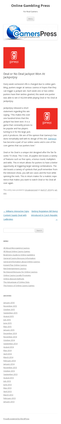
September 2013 (10, 374)
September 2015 (10, 313)
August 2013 (8, 377)
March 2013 (8, 395)
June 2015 (7, 323)
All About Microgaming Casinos (16, 248)
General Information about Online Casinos (21, 261)
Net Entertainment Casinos (14, 268)
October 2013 (9, 371)
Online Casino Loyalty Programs (17, 275)
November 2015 (10, 306)
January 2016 (8, 302)
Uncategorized (31, 190)
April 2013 (7, 391)
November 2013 (10, 367)
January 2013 (8, 401)
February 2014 (9, 360)
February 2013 (9, 398)
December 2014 (10, 333)
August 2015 (8, 316)
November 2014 (10, 337)
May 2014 (7, 350)
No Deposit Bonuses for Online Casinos (20, 272)
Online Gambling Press (30, 5)
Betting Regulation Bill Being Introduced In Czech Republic (44, 215)
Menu (30, 19)
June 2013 (7, 384)
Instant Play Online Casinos (15, 265)
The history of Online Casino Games (18, 285)
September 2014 (10, 343)
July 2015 (7, 319)
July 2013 (7, 381)
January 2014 (8, 364)
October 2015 (9, 309)
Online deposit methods (13, 278)
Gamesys (52, 138)
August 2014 (8, 347)
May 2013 (7, 388)
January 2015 (8, 330)
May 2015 (7, 326)
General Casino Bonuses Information (19, 258)
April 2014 (7, 354)
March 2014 (8, 357)
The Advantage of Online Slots (16, 282)
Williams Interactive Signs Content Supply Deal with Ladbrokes (16, 215)
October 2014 (9, 340)
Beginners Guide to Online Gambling (19, 255)
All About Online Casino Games (16, 251)
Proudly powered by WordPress (16, 419)
